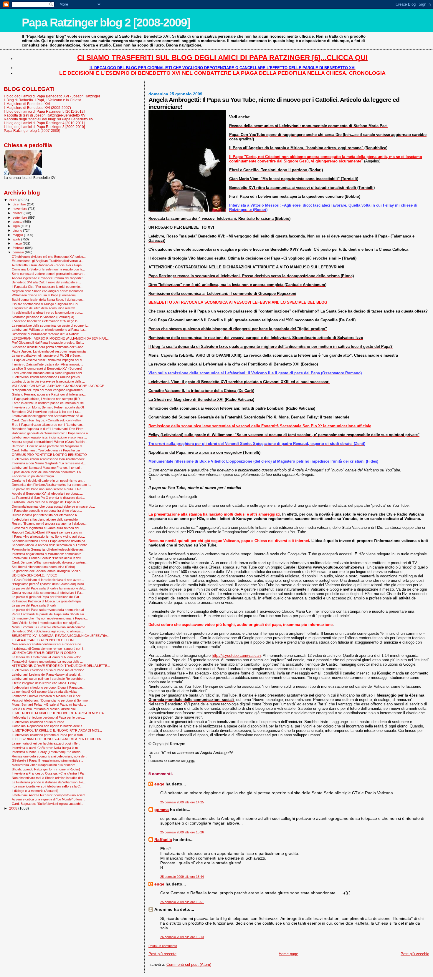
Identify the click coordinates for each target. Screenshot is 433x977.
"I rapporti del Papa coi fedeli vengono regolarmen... (48, 390)
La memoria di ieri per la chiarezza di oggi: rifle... (46, 743)
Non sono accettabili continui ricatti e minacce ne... (48, 644)
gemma (161, 809)
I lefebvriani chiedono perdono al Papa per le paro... (48, 717)
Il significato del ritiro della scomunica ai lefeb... (45, 308)
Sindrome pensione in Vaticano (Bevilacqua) (43, 317)
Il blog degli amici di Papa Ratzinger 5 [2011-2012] (44, 111)
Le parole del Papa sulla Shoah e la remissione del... (49, 588)
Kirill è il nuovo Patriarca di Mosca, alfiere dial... (45, 709)
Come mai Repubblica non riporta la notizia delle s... (48, 726)
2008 (13, 808)
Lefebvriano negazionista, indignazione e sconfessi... (49, 437)
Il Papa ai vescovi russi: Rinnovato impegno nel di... (48, 360)
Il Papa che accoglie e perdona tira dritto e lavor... (47, 510)
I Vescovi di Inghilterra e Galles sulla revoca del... (47, 528)
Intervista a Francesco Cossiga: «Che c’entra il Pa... (49, 773)
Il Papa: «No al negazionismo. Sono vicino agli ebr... (48, 536)
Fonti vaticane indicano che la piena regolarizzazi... (48, 373)
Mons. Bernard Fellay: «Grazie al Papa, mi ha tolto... (49, 704)
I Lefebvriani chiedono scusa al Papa (38, 722)
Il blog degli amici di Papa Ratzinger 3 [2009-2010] (44, 127)
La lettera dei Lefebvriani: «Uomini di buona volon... (48, 657)
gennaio (19, 252)
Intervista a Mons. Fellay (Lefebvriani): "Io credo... (47, 752)
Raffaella (163, 839)
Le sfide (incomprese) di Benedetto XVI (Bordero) (47, 368)
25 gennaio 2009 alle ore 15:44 (182, 876)
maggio (18, 235)
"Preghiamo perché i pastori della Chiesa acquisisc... (49, 584)
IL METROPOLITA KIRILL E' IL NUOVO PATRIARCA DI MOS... (57, 730)
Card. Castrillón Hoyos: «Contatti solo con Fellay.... (48, 420)
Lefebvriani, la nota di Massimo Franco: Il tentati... (47, 467)
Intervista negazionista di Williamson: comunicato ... (48, 554)
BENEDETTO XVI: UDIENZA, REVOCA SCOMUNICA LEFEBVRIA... (61, 635)
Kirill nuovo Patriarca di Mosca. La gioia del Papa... (47, 601)
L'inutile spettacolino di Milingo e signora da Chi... (46, 304)
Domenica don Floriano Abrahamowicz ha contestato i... (51, 484)
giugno (18, 230)
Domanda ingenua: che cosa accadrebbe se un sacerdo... (53, 506)
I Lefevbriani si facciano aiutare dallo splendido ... (46, 519)
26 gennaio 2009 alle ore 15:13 (182, 937)
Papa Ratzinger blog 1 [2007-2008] (32, 130)
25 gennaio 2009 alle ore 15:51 (182, 902)
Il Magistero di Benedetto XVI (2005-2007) (37, 107)
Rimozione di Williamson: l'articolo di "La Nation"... (47, 334)
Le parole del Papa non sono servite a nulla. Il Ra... (48, 489)
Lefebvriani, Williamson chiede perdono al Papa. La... (49, 329)
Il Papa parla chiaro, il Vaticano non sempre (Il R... (47, 399)
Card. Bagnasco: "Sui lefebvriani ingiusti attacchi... (47, 803)
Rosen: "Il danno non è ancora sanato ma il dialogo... (49, 523)
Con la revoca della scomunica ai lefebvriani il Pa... (48, 592)
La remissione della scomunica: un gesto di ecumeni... (50, 325)
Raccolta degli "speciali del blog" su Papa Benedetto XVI (49, 119)
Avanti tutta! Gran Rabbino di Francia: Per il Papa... (48, 265)
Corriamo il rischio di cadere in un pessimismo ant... (48, 480)
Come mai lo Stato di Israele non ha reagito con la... (48, 269)
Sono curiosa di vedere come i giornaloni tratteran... (48, 273)
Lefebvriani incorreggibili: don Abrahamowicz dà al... (48, 416)
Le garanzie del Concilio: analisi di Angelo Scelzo (46, 571)
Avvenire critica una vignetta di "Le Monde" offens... (48, 799)
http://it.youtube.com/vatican (236, 655)
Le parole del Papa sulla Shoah (34, 605)
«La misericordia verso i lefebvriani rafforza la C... (47, 786)
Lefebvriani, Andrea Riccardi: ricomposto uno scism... (50, 795)
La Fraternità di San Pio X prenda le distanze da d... (48, 497)
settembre (20, 217)
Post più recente (162, 954)
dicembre (20, 204)
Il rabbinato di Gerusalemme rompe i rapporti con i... (48, 648)
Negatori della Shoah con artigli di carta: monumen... (49, 291)
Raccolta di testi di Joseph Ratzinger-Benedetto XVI (45, 115)
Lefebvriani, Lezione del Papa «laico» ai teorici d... (47, 674)
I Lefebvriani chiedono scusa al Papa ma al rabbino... (49, 670)
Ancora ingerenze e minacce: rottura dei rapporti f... (48, 278)
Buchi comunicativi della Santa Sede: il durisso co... (48, 299)
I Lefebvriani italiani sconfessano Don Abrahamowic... (49, 459)
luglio (17, 226)
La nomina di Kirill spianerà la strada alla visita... (45, 691)
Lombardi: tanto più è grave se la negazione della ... (48, 381)
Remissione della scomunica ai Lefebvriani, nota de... (49, 756)
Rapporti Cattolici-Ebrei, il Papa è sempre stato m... (48, 532)
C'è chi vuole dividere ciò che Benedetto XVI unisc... (49, 256)
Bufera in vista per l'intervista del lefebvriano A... (46, 515)
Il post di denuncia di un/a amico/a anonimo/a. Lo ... (48, 472)
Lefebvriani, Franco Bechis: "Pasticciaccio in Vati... (48, 558)
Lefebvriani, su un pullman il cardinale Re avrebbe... (48, 678)
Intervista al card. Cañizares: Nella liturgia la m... (46, 748)
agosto (18, 221)
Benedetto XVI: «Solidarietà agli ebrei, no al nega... (47, 631)
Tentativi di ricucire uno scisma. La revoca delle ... (47, 661)
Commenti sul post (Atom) (188, 964)
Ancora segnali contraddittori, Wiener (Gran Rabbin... (49, 441)
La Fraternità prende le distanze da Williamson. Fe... (49, 782)
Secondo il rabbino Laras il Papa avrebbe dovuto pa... (50, 541)
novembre (20, 208)
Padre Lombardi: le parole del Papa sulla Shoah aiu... (49, 614)
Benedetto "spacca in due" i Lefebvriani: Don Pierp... (49, 429)
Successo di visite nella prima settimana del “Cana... (49, 347)
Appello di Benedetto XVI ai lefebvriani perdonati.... (47, 493)
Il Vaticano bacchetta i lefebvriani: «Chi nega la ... (46, 321)
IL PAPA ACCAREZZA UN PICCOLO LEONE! (44, 640)
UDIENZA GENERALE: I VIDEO (34, 575)
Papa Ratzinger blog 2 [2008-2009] (106, 22)
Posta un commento (162, 946)
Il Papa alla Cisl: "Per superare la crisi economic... (47, 286)
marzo (18, 243)
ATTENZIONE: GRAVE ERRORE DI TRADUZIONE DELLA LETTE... (61, 665)
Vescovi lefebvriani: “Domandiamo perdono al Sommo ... (51, 700)
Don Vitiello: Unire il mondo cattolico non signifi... (46, 622)
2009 (13, 200)
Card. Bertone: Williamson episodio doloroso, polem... (49, 562)
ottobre (18, 213)
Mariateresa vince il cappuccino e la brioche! (43, 765)
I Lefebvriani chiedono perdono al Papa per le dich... (48, 735)
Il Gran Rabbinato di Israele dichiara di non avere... (48, 579)
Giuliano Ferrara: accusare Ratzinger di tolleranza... (49, 394)
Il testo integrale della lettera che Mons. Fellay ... (46, 683)
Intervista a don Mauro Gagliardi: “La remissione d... (49, 463)
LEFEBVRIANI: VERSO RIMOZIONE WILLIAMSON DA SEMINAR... (60, 338)
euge (159, 784)
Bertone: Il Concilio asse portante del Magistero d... (48, 446)
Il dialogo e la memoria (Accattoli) (35, 790)
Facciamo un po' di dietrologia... (34, 476)
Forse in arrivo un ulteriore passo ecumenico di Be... (49, 403)
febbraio (19, 248)
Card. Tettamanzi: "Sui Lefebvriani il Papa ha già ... (47, 450)
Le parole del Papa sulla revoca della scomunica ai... (49, 610)
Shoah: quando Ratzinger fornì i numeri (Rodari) (46, 769)
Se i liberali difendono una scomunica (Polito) (43, 567)
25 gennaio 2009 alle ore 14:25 (182, 802)
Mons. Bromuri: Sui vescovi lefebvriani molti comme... (50, 627)
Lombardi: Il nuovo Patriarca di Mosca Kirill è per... (47, 696)
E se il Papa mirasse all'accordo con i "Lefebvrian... (48, 424)
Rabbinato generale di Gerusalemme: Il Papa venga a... (51, 433)
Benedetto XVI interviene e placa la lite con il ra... (46, 411)
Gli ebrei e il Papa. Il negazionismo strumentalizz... (47, 760)
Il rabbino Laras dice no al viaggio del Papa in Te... (47, 502)
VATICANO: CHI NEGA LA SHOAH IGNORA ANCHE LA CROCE (58, 386)
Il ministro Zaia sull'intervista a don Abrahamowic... (47, 364)
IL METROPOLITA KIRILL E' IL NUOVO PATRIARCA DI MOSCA (58, 713)
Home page (288, 954)
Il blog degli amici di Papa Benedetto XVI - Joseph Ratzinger (52, 96)
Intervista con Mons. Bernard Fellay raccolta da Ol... (49, 407)
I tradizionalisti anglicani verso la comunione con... (47, 312)
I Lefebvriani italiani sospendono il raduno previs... (47, 377)
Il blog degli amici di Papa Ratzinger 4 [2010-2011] (44, 123)
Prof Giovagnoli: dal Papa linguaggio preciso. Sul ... (48, 342)
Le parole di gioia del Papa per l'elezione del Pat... (47, 597)
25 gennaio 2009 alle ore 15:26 (182, 832)
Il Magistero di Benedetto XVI (27, 104)
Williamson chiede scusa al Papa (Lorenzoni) (44, 295)
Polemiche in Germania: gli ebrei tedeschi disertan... (48, 549)
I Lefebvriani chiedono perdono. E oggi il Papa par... (48, 687)
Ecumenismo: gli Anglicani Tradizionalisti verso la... (48, 260)
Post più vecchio (415, 954)
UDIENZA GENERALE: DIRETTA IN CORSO (44, 652)
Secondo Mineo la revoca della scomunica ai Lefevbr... (50, 545)
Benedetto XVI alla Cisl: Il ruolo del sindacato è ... (46, 282)
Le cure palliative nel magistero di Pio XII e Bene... (47, 355)
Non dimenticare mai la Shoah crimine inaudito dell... (48, 778)
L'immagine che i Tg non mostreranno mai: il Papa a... (50, 618)
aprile (17, 239)
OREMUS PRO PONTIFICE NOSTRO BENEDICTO (49, 454)
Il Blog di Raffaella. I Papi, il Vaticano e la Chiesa (42, 100)
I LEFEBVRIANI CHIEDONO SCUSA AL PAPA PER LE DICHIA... (57, 739)
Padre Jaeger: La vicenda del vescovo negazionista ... (50, 351)
